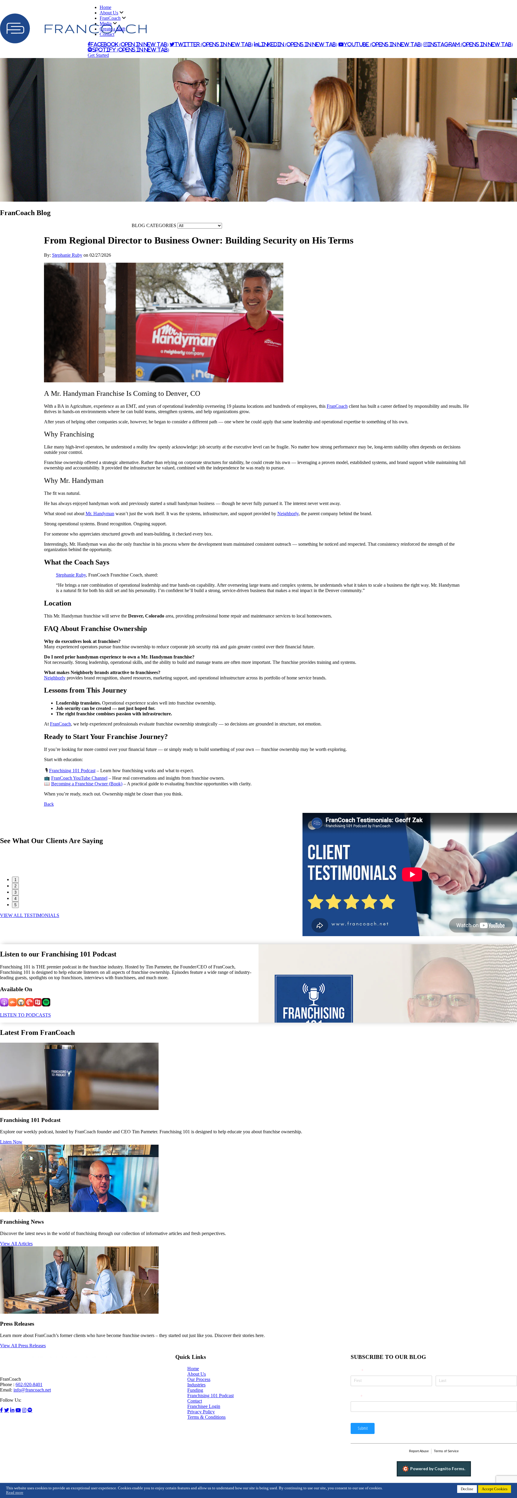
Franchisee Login (203, 1406)
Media (106, 23)
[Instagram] (24, 1410)
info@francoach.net (32, 1389)
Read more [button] (14, 1493)
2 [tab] (15, 886)
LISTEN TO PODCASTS (25, 1015)
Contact (107, 34)
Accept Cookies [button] (494, 1489)
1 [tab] (15, 879)
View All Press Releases (23, 1345)
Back (49, 804)
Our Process (198, 1379)
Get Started (98, 55)
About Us (109, 12)
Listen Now (11, 1141)
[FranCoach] (73, 41)
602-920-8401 (29, 1384)
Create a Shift (112, 28)
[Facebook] (1, 1410)
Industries (196, 1384)
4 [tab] (15, 898)
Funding (195, 1390)
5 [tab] (15, 905)
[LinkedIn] (12, 1410)
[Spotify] (30, 1410)
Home (105, 7)
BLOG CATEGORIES (154, 225)
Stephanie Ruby (67, 255)
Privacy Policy (201, 1411)
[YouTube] (18, 1410)
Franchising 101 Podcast (210, 1395)
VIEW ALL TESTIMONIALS (29, 915)
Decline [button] (467, 1489)
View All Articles (16, 1243)
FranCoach (110, 18)
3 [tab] (15, 892)
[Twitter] (6, 1410)
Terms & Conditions (206, 1417)
